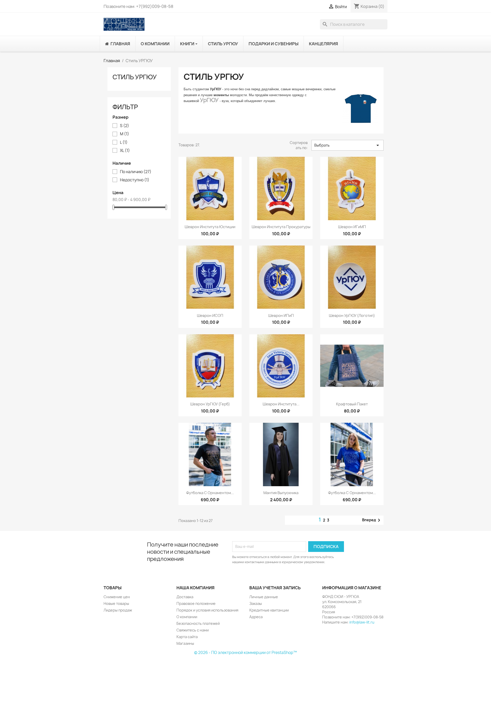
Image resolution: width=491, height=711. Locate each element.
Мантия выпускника (280, 492)
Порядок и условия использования (207, 610)
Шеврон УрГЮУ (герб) (210, 404)
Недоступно (134, 180)
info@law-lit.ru (361, 622)
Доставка (184, 596)
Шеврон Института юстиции (210, 226)
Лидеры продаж (118, 610)
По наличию (135, 171)
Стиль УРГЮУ (135, 77)
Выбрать (347, 145)
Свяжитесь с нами (192, 630)
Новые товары (116, 603)
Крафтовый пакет (352, 404)
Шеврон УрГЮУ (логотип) (352, 315)
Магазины (185, 643)
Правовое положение (196, 603)
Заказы (255, 603)
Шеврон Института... (281, 404)
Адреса (256, 616)
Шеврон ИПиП (281, 315)
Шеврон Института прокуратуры (281, 226)
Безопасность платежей (198, 623)
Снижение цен (117, 596)
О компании (186, 616)
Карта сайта (187, 636)
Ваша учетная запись (275, 588)
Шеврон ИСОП (210, 315)
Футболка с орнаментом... (210, 492)
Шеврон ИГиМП (352, 226)
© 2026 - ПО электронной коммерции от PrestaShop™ (245, 652)
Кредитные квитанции (269, 610)
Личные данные (263, 596)
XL (125, 150)
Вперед (372, 520)
